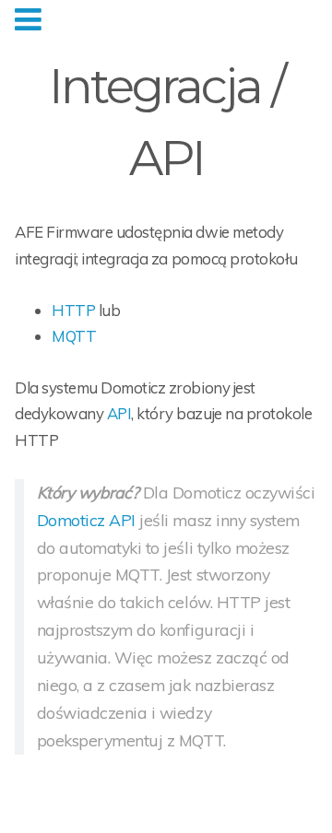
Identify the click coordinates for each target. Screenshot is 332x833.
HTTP (73, 310)
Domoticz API (86, 520)
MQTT (74, 336)
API (119, 413)
